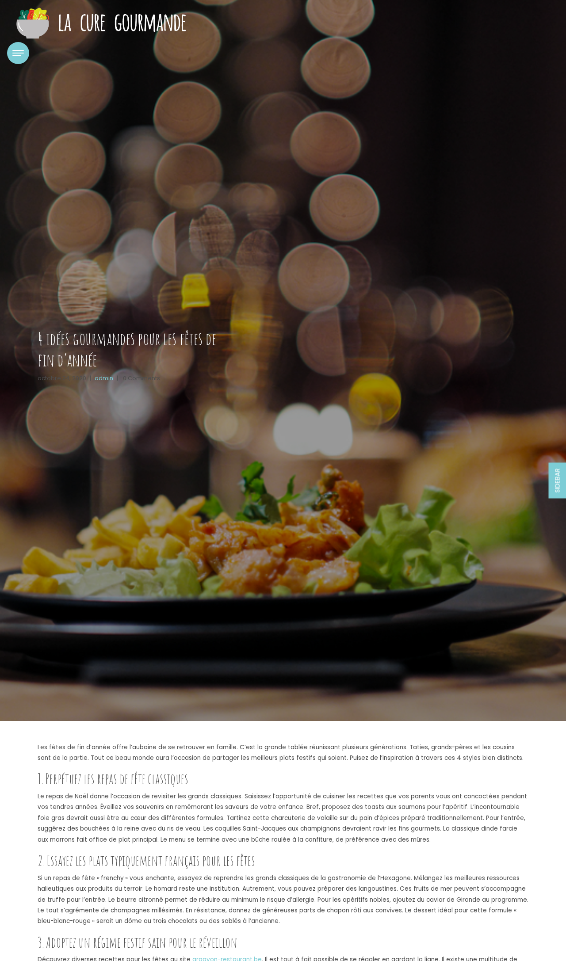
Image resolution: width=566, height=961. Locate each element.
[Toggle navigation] (18, 53)
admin (104, 378)
